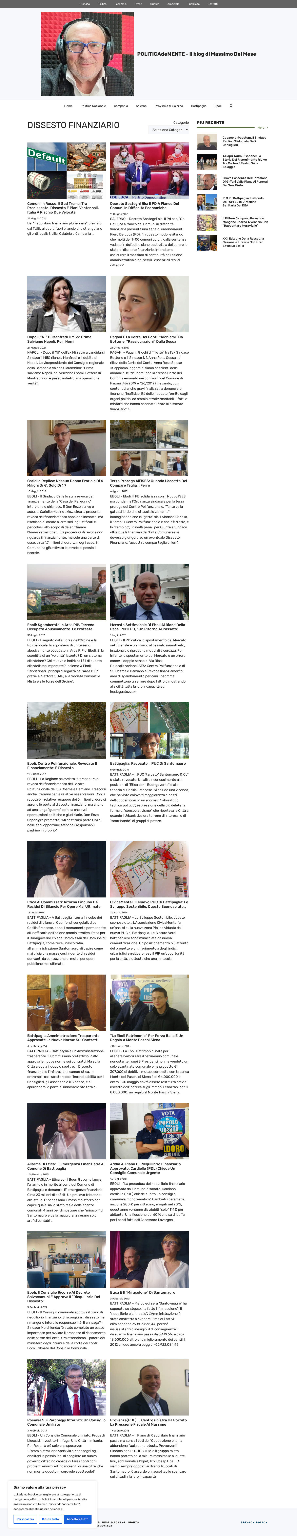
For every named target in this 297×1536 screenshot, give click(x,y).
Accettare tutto (77, 1519)
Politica (102, 3)
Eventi (138, 3)
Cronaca (85, 3)
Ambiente (173, 3)
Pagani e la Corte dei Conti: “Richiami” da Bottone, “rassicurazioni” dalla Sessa (146, 339)
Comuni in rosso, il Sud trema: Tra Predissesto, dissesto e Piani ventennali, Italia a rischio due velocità (63, 208)
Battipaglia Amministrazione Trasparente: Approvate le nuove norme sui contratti (63, 1037)
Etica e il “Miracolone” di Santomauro (142, 1292)
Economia (120, 3)
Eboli (218, 106)
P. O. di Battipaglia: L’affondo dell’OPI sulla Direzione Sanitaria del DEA (243, 201)
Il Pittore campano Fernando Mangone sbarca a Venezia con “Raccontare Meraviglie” (245, 222)
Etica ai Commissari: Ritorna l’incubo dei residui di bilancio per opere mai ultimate (63, 904)
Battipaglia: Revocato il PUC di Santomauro (148, 763)
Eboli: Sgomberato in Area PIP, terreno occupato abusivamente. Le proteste (60, 627)
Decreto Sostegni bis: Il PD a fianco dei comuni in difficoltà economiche (144, 205)
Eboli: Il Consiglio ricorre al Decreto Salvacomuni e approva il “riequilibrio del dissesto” (63, 1296)
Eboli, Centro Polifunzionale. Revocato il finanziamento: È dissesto (62, 765)
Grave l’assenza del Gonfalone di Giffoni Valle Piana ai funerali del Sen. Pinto (246, 181)
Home (68, 106)
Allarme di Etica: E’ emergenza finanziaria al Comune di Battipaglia (65, 1166)
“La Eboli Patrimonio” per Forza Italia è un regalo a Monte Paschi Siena (146, 1037)
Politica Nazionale (93, 106)
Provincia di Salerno (169, 106)
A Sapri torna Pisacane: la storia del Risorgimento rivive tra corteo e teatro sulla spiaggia (245, 161)
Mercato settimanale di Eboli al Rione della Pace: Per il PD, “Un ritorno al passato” (147, 627)
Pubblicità (193, 3)
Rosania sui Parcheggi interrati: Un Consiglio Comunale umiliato (66, 1422)
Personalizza (25, 1519)
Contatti (213, 3)
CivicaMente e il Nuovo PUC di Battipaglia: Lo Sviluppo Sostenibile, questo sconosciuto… (149, 904)
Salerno (141, 106)
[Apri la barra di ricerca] (231, 106)
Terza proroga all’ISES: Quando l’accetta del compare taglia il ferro (148, 483)
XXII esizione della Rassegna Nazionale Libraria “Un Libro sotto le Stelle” (243, 242)
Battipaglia (198, 106)
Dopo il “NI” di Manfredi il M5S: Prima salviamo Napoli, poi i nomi (59, 339)
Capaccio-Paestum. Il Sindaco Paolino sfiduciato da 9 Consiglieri (244, 141)
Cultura (154, 3)
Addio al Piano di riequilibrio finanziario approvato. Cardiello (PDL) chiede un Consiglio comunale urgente (145, 1168)
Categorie (181, 122)
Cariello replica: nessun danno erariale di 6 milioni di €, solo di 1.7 (65, 483)
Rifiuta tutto (50, 1519)
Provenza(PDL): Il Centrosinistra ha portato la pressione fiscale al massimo (148, 1422)
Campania (121, 106)
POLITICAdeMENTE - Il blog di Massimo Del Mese (196, 54)
